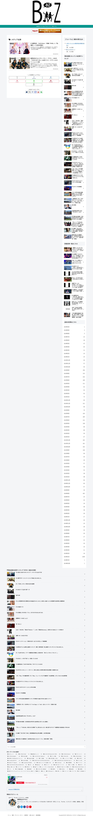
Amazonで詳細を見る (14, 789)
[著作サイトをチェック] (26, 92)
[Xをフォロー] (29, 92)
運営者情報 (38, 815)
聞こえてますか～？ (70, 49)
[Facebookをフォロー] (32, 92)
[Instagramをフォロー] (35, 92)
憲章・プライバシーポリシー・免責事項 (20, 815)
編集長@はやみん (22, 799)
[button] (34, 84)
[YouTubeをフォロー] (38, 92)
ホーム (9, 815)
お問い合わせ (32, 815)
